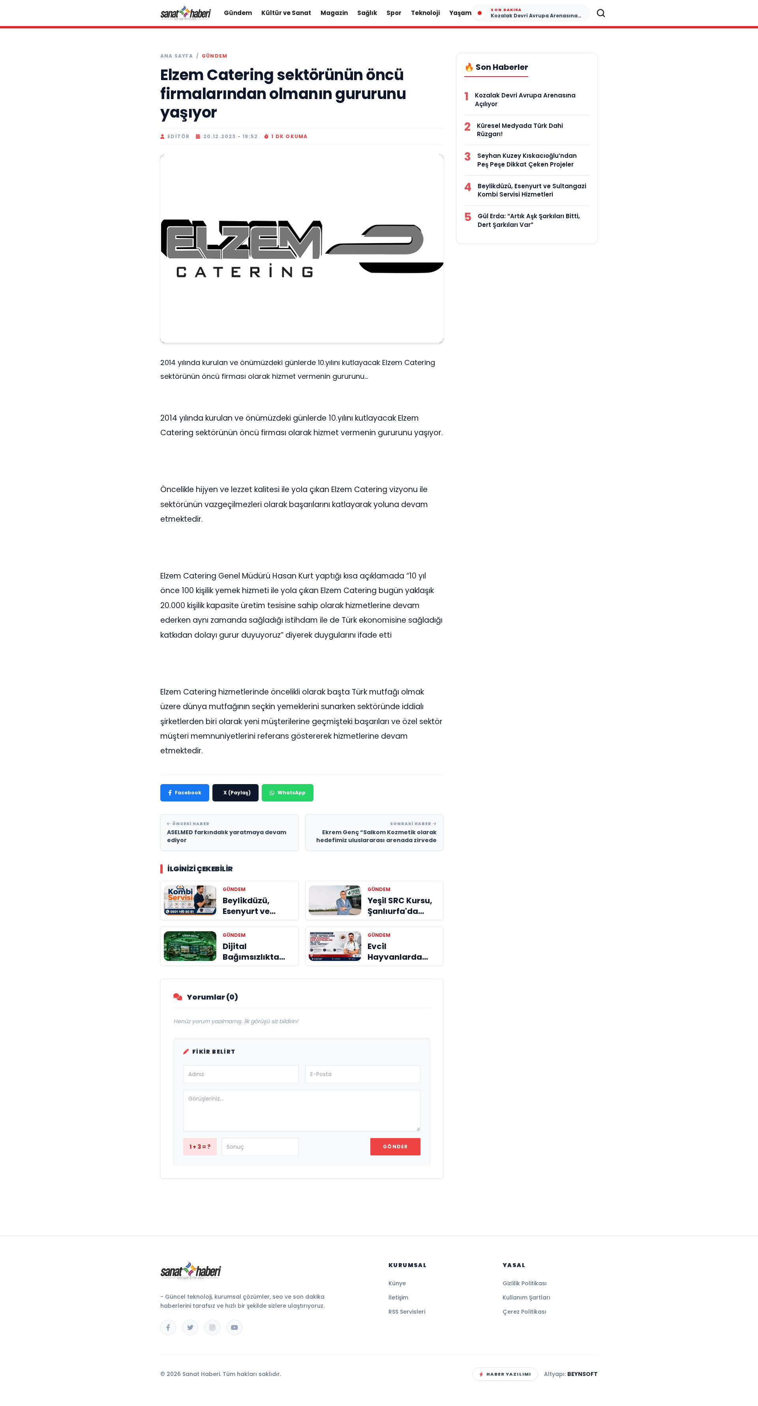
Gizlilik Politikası (525, 1283)
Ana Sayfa (176, 56)
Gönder (395, 1146)
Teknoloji (425, 13)
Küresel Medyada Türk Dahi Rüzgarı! (520, 130)
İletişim (398, 1297)
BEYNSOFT (582, 1374)
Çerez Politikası (524, 1312)
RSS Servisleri (406, 1312)
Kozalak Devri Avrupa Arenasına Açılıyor (525, 99)
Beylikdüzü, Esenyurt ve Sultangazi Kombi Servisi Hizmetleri (532, 190)
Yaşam (460, 13)
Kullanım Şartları (526, 1297)
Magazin (334, 13)
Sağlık (367, 13)
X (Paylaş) (237, 792)
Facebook (188, 792)
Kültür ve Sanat (286, 13)
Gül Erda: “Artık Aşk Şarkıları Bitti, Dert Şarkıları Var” (529, 220)
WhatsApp (292, 792)
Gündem (238, 13)
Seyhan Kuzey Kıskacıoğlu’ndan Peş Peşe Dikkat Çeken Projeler (527, 160)
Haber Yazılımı (508, 1374)
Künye (397, 1283)
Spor (394, 13)
